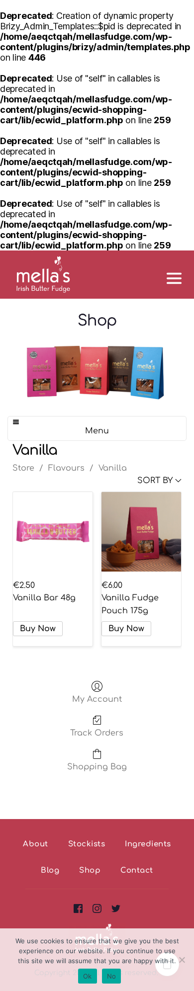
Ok (87, 976)
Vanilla (112, 468)
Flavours (66, 468)
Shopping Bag (97, 766)
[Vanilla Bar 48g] (53, 532)
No (111, 976)
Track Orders (96, 733)
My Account (97, 699)
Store (23, 468)
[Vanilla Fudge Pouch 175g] (141, 532)
